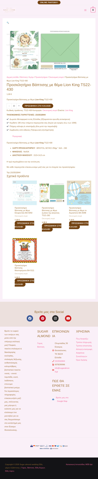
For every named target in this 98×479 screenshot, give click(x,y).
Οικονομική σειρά (56, 77)
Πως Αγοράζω (82, 339)
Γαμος (39, 343)
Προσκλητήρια (41, 77)
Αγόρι (31, 77)
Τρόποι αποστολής (84, 346)
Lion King (69, 110)
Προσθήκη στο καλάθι (38, 106)
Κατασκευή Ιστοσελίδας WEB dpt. (79, 464)
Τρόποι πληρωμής (84, 342)
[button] (49, 2)
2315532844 (60, 361)
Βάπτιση (23, 77)
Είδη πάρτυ (9, 471)
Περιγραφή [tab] (17, 136)
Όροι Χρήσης (81, 360)
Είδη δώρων (40, 468)
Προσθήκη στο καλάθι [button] (24, 225)
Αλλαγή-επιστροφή (84, 349)
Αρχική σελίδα (13, 77)
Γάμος (23, 468)
